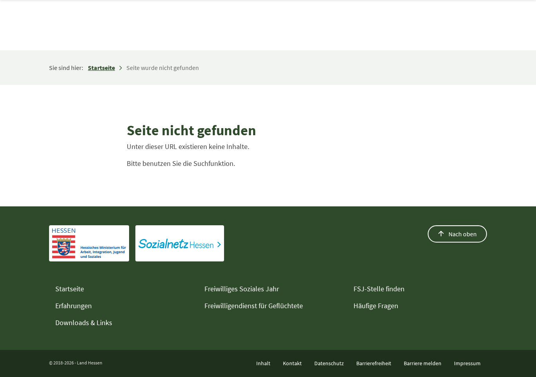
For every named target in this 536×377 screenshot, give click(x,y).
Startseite (101, 68)
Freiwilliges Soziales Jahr (241, 288)
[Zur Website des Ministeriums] (89, 243)
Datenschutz (329, 363)
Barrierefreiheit (373, 363)
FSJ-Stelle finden (379, 288)
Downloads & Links (83, 322)
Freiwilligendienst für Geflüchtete (253, 305)
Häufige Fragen (376, 305)
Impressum (467, 363)
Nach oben (462, 234)
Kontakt (292, 363)
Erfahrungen (73, 305)
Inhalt (263, 363)
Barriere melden (422, 363)
